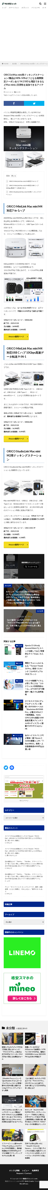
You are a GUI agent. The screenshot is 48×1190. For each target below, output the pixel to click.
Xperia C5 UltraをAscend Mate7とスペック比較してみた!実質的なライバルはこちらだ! (34, 651)
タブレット (25, 8)
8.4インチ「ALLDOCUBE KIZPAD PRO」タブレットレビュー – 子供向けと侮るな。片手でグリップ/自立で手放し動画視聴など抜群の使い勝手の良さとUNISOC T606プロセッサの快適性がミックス (35, 1117)
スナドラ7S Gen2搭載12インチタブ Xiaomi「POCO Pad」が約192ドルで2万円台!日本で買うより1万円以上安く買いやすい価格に (23, 838)
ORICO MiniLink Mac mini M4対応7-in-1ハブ (22, 181)
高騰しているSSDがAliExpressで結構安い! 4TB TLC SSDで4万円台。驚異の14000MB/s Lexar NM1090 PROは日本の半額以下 (35, 1052)
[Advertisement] (24, 34)
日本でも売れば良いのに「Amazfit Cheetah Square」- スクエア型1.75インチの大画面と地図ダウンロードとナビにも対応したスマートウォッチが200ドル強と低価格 (35, 1150)
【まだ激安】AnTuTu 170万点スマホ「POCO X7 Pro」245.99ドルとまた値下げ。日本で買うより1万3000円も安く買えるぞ (35, 1083)
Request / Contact (24, 1173)
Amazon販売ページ (16, 336)
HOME (6, 64)
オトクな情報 (14, 1170)
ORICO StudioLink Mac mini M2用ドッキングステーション (23, 193)
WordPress (24, 1184)
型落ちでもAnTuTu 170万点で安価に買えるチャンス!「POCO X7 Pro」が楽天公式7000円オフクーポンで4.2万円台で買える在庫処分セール (12, 1053)
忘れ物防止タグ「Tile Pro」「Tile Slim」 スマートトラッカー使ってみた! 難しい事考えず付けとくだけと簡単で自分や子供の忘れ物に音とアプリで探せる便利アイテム (24, 864)
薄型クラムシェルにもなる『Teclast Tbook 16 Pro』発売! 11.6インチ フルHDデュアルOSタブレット (34, 668)
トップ (4, 8)
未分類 (14, 64)
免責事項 (35, 1170)
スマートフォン (14, 8)
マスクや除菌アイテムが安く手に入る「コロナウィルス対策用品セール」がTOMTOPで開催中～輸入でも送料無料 (34, 687)
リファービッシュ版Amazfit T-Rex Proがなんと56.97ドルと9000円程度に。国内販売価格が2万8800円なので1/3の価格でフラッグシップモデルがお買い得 (12, 1149)
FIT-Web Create (28, 1181)
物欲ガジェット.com (30, 1179)
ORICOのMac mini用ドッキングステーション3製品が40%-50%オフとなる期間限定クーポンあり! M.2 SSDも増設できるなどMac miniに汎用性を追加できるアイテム (12, 1116)
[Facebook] (14, 103)
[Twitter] (34, 103)
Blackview (19, 701)
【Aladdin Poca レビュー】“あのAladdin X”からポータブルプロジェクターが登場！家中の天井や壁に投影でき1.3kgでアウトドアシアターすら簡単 (12, 1084)
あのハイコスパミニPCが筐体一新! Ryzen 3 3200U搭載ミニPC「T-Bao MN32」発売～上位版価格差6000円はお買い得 (34, 742)
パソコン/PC (35, 8)
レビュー (25, 1170)
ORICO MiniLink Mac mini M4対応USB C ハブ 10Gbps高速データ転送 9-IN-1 (22, 187)
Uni (8, 843)
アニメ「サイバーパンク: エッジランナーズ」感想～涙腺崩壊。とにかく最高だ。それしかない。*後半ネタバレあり (23, 889)
